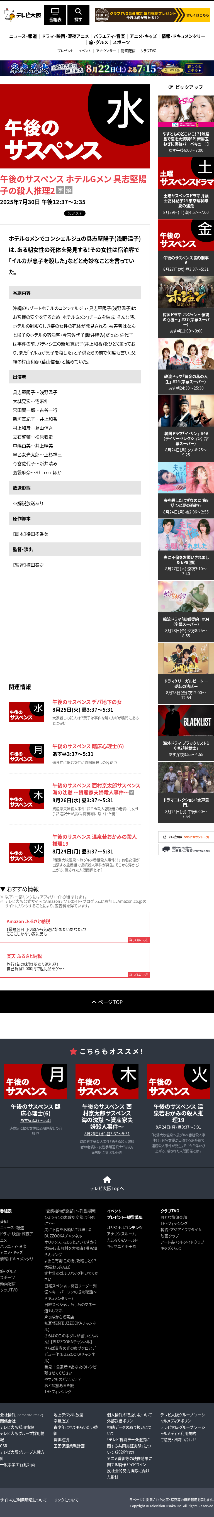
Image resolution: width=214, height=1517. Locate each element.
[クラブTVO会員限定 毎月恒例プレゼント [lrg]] (152, 20)
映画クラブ (169, 1236)
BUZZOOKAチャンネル (63, 1236)
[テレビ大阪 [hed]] (22, 14)
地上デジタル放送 (68, 1414)
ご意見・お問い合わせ (178, 1439)
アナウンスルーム (121, 1233)
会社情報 (21, 1414)
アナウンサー (106, 50)
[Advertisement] (75, 628)
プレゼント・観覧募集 (125, 1217)
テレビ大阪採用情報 (17, 1427)
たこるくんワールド (122, 1240)
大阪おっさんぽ (57, 1267)
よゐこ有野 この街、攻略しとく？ (70, 1260)
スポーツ (7, 1277)
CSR (3, 1446)
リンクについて (66, 1500)
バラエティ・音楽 (13, 1246)
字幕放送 (61, 1420)
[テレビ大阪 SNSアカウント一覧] (186, 841)
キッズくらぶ (170, 1248)
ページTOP (110, 1001)
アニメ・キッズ (11, 1252)
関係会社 (8, 1420)
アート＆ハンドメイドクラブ (182, 1242)
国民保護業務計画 (69, 1446)
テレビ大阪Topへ (107, 1188)
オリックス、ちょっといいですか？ (70, 1242)
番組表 (6, 1210)
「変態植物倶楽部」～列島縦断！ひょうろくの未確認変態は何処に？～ (70, 1217)
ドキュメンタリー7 (59, 1298)
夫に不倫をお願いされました (68, 1229)
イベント (84, 50)
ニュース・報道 (12, 1227)
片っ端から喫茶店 (59, 1317)
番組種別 (61, 1439)
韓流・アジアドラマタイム (180, 1229)
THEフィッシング (57, 1391)
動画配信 (128, 50)
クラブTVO (148, 50)
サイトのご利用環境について (23, 1500)
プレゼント (65, 50)
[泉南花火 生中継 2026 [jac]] (107, 68)
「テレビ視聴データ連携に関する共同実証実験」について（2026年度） (129, 1446)
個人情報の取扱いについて (129, 1414)
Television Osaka (163, 1505)
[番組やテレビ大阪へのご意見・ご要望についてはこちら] (186, 854)
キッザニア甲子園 (121, 1246)
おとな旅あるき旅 (59, 1385)
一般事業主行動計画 (17, 1464)
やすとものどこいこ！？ (62, 1379)
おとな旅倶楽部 (173, 1217)
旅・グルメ (8, 1271)
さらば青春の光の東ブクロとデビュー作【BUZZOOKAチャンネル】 (70, 1354)
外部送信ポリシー (122, 1420)
